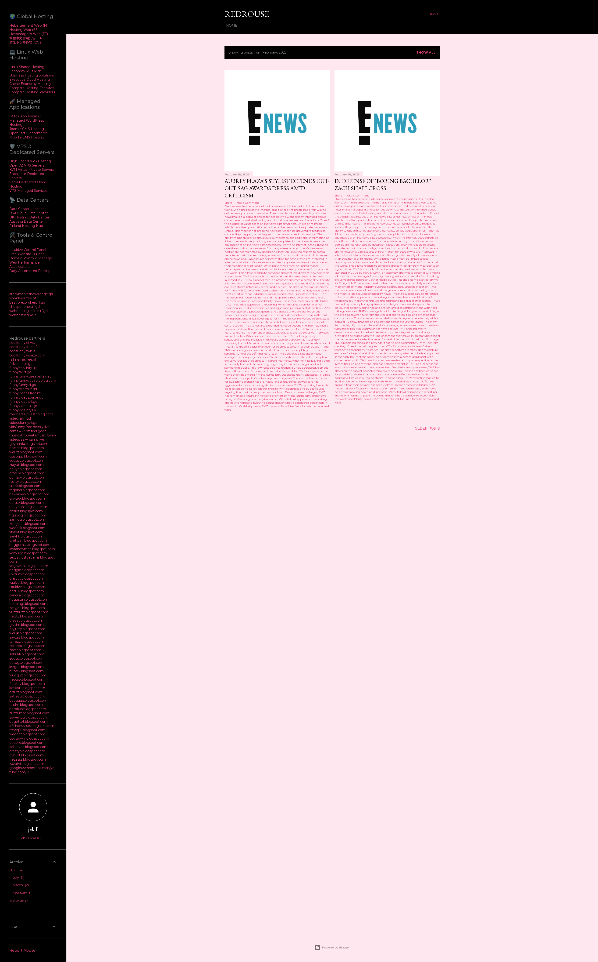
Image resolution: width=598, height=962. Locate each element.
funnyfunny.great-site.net (30, 376)
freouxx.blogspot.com (27, 679)
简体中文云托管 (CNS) (26, 42)
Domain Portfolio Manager (31, 258)
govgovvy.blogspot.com (29, 738)
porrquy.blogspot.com (27, 477)
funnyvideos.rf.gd (23, 401)
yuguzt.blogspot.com (26, 460)
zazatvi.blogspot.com (26, 764)
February (22, 892)
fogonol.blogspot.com (27, 490)
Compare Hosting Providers (32, 92)
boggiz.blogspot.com (26, 570)
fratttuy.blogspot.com (27, 684)
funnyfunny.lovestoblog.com (32, 380)
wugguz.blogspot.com (27, 675)
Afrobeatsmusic (33, 435)
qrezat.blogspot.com (26, 620)
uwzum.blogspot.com (27, 574)
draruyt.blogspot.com (26, 578)
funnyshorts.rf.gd (23, 389)
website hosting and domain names (269, 220)
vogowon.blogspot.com (28, 566)
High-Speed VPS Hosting (30, 161)
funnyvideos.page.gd (26, 397)
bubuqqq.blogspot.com (28, 700)
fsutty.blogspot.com (25, 481)
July (18, 877)
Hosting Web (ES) (24, 30)
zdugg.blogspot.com (26, 658)
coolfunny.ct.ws (22, 343)
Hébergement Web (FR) (29, 25)
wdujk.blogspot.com (25, 633)
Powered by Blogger (336, 947)
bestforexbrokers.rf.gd (27, 302)
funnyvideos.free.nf (24, 393)
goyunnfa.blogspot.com (28, 444)
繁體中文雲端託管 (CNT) (27, 38)
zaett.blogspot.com (25, 650)
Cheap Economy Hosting (30, 84)
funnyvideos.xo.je (23, 406)
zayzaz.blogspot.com (26, 637)
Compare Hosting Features (31, 88)
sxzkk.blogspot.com (25, 486)
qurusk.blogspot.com (26, 503)
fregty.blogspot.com (26, 616)
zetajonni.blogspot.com (28, 524)
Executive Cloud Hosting (29, 79)
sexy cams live (32, 439)
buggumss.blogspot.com (29, 545)
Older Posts (427, 428)
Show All (426, 52)
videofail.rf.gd (20, 418)
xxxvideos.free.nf (22, 298)
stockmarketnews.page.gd (31, 294)
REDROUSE (246, 13)
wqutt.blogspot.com (26, 452)
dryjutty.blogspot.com (27, 629)
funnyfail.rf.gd (20, 372)
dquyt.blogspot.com (25, 469)
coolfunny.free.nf (23, 347)
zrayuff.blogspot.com (26, 465)
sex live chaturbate (306, 220)
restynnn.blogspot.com (28, 507)
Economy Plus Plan (25, 71)
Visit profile (33, 838)
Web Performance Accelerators (24, 264)
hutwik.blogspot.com (26, 671)
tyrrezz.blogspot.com (26, 641)
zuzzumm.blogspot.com (29, 713)
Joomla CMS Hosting (26, 129)
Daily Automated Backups (30, 271)
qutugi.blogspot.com (26, 663)
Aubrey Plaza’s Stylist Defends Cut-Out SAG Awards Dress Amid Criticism (277, 188)
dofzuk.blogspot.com (26, 591)
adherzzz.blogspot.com (28, 747)
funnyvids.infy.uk (22, 410)
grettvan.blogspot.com (28, 540)
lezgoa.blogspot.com (26, 667)
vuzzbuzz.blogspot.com (28, 612)
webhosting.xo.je (23, 315)
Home (231, 25)
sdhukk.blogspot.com (26, 654)
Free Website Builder (26, 254)
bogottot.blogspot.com (28, 721)
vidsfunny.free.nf (22, 427)
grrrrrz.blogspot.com (26, 511)
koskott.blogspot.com (27, 688)
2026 (15, 870)
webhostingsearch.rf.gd (28, 311)
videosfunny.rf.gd (23, 423)
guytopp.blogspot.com (28, 456)
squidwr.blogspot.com (27, 587)
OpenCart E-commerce (28, 133)
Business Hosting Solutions (31, 75)
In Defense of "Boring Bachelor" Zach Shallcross (383, 184)
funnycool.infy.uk (23, 368)
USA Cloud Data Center (28, 213)
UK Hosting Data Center (29, 217)
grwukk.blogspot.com (27, 498)
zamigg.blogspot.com (27, 519)
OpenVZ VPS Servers (26, 165)
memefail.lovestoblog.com (31, 414)
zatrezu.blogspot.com (27, 696)
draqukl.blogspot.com (26, 473)
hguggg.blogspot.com (27, 515)
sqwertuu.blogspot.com (28, 717)
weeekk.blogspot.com (27, 528)
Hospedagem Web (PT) (28, 34)
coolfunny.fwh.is (22, 351)
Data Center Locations (27, 209)
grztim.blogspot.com (26, 625)
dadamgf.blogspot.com (28, 604)
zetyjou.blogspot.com (27, 608)
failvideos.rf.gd (20, 364)
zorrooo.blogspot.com (27, 646)
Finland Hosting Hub (26, 226)
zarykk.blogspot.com (26, 536)
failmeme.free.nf (22, 359)
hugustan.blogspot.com (28, 599)
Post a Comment (247, 202)
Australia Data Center (26, 221)
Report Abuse (22, 950)
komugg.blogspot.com (28, 553)
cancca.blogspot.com (26, 595)
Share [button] (228, 202)
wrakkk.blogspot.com (26, 583)
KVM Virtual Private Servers (31, 169)
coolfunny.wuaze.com (27, 355)
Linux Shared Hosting (26, 67)
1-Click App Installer (25, 116)
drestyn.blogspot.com (27, 751)
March (20, 885)
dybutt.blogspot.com (26, 755)
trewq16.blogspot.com (27, 730)
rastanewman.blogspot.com (32, 549)
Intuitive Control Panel (27, 250)
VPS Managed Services (28, 191)
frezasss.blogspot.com (27, 759)
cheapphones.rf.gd (24, 307)
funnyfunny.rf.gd (22, 385)
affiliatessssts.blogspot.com (31, 726)
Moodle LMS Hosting (26, 137)
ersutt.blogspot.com (26, 692)
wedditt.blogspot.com (27, 734)
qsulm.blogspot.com (26, 705)
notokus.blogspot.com (27, 709)
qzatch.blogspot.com (26, 448)
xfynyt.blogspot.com (26, 532)
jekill (33, 829)
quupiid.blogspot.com (27, 743)
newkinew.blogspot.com (29, 494)
